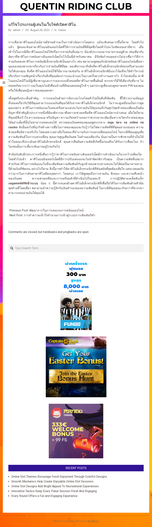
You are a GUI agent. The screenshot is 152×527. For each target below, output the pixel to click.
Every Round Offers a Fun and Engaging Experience (44, 496)
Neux (71, 521)
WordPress (93, 521)
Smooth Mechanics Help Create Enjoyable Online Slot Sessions (52, 481)
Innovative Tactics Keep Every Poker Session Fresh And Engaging (54, 491)
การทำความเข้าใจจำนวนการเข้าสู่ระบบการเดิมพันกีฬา (59, 215)
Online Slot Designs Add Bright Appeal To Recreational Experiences (55, 486)
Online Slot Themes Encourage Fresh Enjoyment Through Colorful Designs (59, 476)
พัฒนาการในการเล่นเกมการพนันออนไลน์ (56, 210)
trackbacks (50, 232)
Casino (62, 30)
